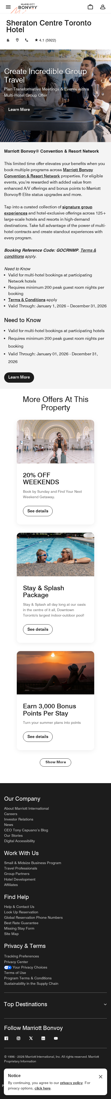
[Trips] (90, 7)
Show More (55, 762)
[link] (25, 967)
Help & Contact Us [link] (19, 907)
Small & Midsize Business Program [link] (32, 863)
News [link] (8, 825)
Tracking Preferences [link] (21, 956)
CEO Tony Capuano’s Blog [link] (26, 830)
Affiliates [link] (11, 885)
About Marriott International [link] (26, 808)
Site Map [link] (11, 934)
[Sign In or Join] (103, 7)
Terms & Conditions (26, 299)
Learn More (19, 109)
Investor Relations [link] (18, 819)
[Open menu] (8, 6)
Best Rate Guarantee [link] (21, 923)
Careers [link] (10, 814)
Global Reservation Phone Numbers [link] (33, 917)
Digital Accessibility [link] (19, 841)
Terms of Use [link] (15, 973)
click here (43, 1088)
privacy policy (71, 1083)
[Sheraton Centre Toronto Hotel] (8, 40)
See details (37, 511)
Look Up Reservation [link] (21, 912)
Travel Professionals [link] (20, 868)
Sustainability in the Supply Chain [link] (31, 983)
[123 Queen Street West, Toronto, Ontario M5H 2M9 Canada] (17, 40)
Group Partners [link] (16, 874)
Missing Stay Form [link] (19, 928)
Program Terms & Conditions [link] (28, 978)
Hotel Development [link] (19, 879)
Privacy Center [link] (16, 962)
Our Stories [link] (13, 835)
